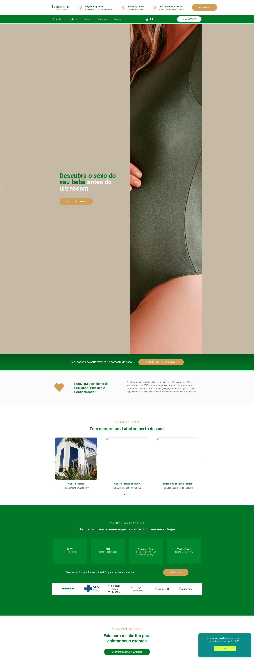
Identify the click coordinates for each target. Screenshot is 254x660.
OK (225, 648)
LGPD (236, 641)
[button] (1, 186)
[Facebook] (151, 19)
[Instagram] (147, 19)
